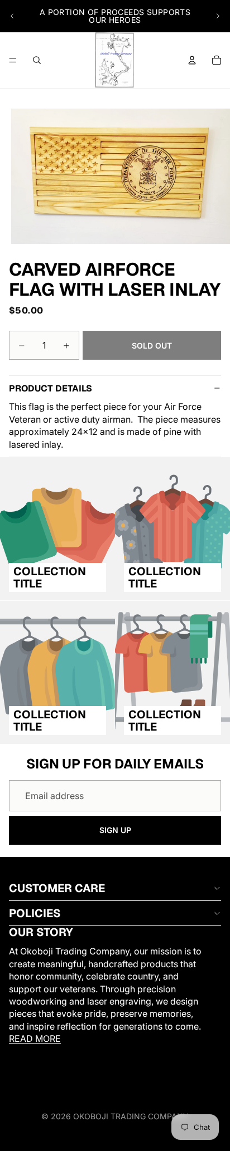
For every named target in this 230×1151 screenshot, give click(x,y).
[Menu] (13, 60)
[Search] (37, 60)
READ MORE (35, 1038)
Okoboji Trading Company (131, 1116)
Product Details (50, 388)
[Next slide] (217, 16)
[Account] (192, 60)
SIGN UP (115, 830)
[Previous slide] (12, 16)
